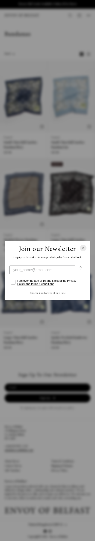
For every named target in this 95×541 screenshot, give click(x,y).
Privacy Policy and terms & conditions (46, 282)
